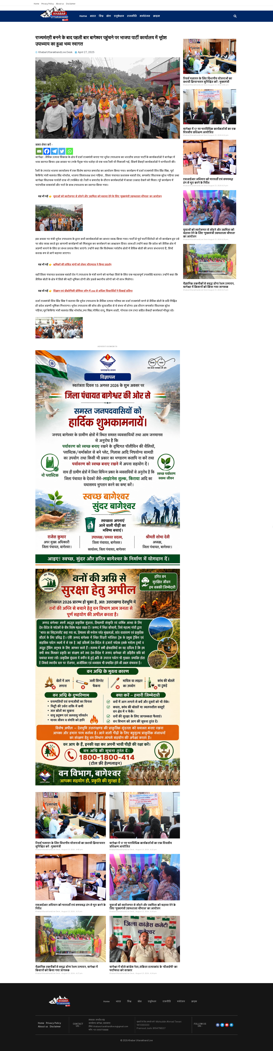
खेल (108, 16)
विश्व (101, 16)
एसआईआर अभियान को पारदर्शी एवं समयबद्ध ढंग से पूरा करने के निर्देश (208, 181)
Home (36, 4)
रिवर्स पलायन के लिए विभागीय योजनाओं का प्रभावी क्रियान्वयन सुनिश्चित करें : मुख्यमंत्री (207, 80)
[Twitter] (61, 151)
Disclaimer (70, 4)
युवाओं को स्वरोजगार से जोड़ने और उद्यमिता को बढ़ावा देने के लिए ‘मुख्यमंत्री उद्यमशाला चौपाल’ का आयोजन (209, 233)
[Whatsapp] (69, 151)
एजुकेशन (119, 16)
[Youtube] (227, 1025)
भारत (93, 16)
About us (60, 4)
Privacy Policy (47, 4)
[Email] (39, 151)
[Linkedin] (231, 1025)
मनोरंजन (145, 16)
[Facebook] (46, 151)
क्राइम (156, 16)
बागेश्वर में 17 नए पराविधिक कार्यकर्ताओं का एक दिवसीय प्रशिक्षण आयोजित (209, 131)
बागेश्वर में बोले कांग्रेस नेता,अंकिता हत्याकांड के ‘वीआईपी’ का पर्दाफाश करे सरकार (143, 969)
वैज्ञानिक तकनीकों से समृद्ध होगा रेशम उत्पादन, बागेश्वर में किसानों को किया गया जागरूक (208, 286)
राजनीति (132, 16)
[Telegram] (54, 151)
